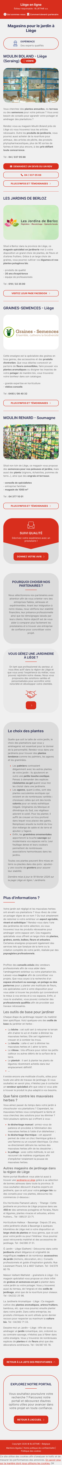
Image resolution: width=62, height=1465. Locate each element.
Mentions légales (14, 1448)
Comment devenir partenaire (44, 14)
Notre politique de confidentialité (39, 1448)
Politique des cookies (31, 1451)
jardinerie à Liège (26, 1180)
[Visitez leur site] (31, 85)
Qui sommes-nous (16, 14)
